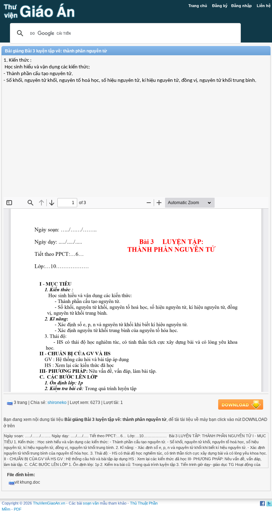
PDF (18, 509)
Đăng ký (219, 6)
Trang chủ (197, 6)
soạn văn (91, 503)
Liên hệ (264, 6)
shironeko (57, 402)
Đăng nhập (241, 6)
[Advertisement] (136, 145)
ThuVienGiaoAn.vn (49, 503)
